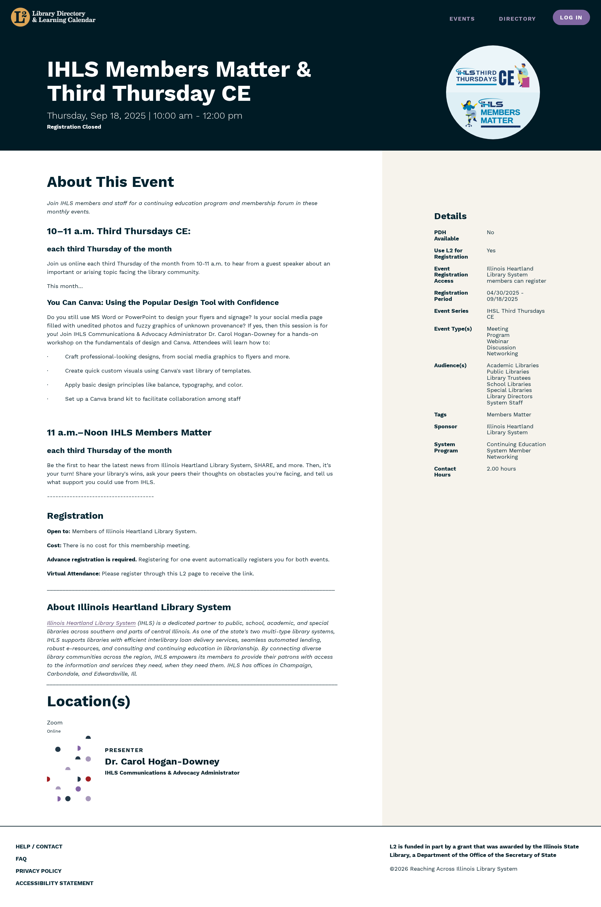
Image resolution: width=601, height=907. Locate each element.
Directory (517, 18)
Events (462, 18)
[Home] (53, 17)
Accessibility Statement (55, 883)
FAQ (21, 858)
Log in (571, 17)
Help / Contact (39, 846)
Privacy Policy (39, 871)
